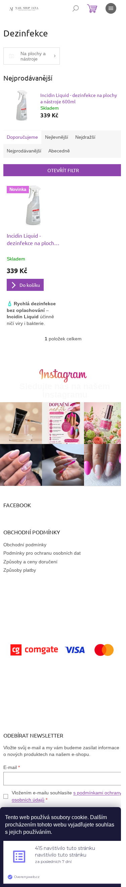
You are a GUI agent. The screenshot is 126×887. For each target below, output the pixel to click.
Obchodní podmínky (24, 544)
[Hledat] (75, 8)
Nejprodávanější (24, 150)
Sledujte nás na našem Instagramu (64, 390)
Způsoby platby (19, 570)
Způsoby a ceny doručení (30, 561)
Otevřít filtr (63, 170)
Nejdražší (85, 137)
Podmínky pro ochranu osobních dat (42, 553)
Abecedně (59, 150)
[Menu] (111, 8)
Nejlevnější (56, 137)
